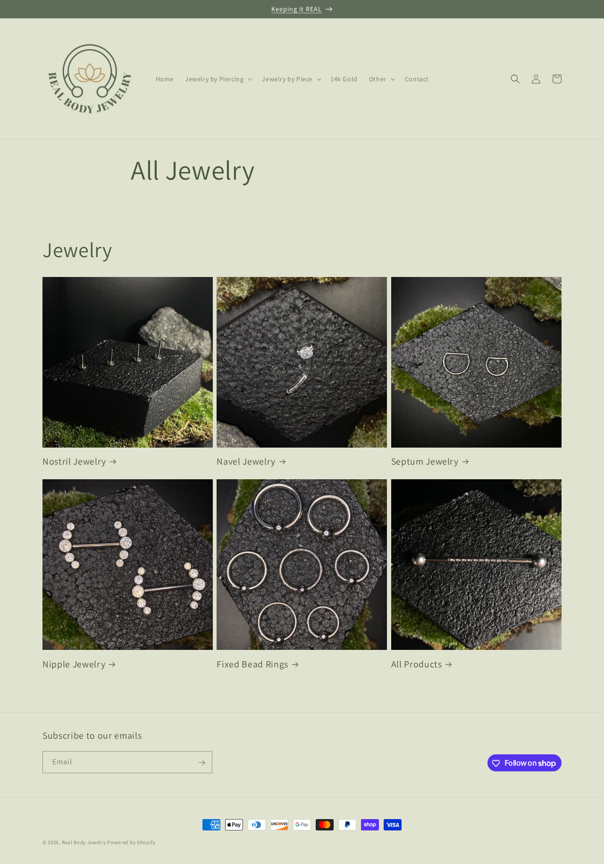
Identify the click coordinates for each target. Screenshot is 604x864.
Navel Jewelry (246, 461)
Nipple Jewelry (73, 664)
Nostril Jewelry (74, 461)
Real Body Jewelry (84, 842)
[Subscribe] (201, 763)
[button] (217, 79)
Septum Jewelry (425, 461)
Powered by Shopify (131, 842)
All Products (416, 664)
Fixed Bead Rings (252, 664)
